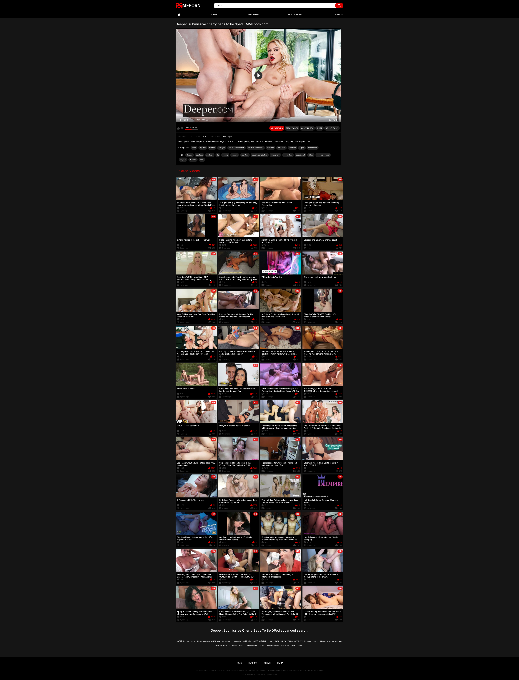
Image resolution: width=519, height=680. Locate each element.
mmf (202, 159)
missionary (275, 155)
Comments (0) (332, 128)
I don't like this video (182, 128)
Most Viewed (295, 14)
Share (319, 128)
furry (315, 641)
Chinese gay (251, 645)
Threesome (312, 148)
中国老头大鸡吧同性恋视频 (254, 641)
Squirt (302, 148)
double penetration (259, 155)
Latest (215, 14)
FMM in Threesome (256, 148)
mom (262, 645)
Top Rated (253, 14)
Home (179, 14)
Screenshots (307, 128)
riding (311, 155)
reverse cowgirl (323, 155)
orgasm (235, 155)
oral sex (193, 159)
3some (225, 155)
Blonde (212, 148)
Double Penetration (236, 148)
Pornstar (292, 148)
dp (218, 155)
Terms (267, 663)
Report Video (292, 128)
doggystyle (287, 155)
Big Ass (203, 148)
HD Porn (270, 148)
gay (270, 641)
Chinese (233, 645)
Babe (194, 148)
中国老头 (180, 641)
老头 (300, 645)
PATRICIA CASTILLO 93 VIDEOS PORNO (293, 641)
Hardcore (281, 148)
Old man (191, 641)
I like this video (178, 128)
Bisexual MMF (273, 645)
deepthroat (300, 155)
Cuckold (285, 645)
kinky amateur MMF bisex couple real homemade (219, 641)
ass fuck (199, 155)
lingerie (183, 159)
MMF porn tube (257, 675)
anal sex (209, 155)
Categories (337, 14)
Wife (293, 645)
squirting (244, 155)
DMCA (280, 663)
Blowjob (222, 148)
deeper (189, 155)
